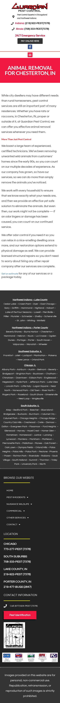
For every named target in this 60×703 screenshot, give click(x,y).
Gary (6, 308)
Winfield (41, 320)
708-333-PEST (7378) (17, 561)
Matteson (47, 439)
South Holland (19, 460)
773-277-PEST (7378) (17, 549)
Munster (15, 316)
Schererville (50, 316)
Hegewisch (8, 382)
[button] (30, 54)
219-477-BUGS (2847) (17, 586)
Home (10, 490)
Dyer (35, 304)
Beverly (52, 369)
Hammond (26, 308)
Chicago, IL (30, 365)
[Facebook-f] (30, 47)
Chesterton (46, 332)
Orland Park (38, 359)
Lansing (48, 435)
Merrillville (48, 312)
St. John (21, 320)
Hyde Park (21, 382)
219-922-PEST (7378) (17, 574)
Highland (39, 308)
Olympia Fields (25, 447)
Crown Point (24, 304)
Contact (12, 524)
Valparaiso (18, 344)
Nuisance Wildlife (18, 504)
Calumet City (48, 414)
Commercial (14, 511)
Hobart (50, 308)
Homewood (25, 435)
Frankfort (8, 355)
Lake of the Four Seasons (18, 312)
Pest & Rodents (16, 497)
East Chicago (47, 304)
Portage (21, 340)
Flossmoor (34, 426)
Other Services (16, 518)
